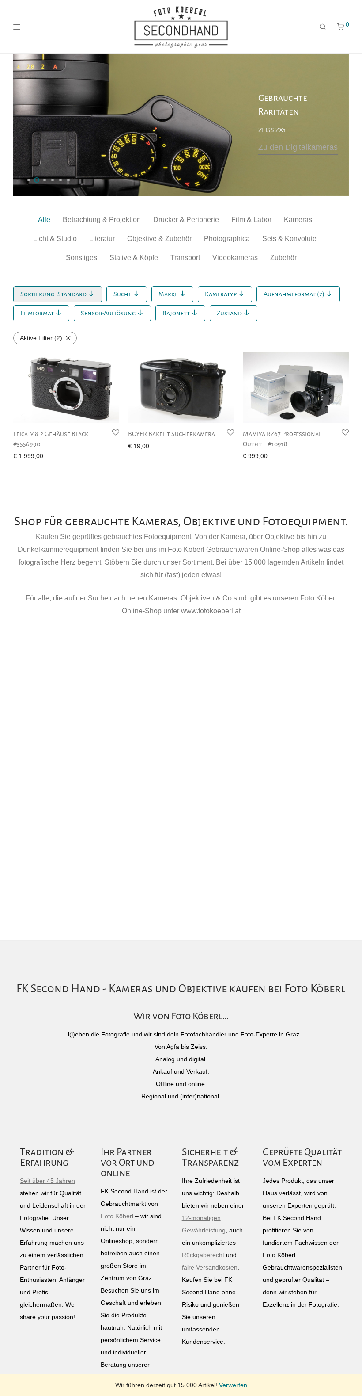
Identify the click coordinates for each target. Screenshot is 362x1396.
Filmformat (37, 313)
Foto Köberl (117, 1216)
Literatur (102, 238)
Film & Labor (251, 219)
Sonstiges (81, 257)
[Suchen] (323, 27)
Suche (123, 294)
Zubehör (283, 257)
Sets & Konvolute (289, 238)
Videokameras (235, 257)
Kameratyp (221, 294)
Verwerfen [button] (233, 1384)
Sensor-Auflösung (109, 313)
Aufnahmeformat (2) (295, 294)
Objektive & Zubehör (159, 238)
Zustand (230, 313)
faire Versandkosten (210, 1267)
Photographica (227, 238)
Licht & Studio (55, 238)
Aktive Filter (41, 337)
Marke (168, 294)
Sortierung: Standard (54, 294)
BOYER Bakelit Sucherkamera (171, 433)
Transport (185, 257)
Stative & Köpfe (133, 257)
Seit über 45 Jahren (47, 1180)
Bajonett (176, 313)
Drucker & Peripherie (186, 219)
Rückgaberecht (203, 1254)
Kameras (298, 219)
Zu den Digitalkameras (298, 147)
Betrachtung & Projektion (102, 219)
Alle (44, 219)
